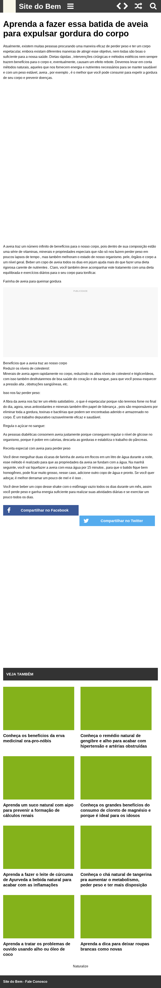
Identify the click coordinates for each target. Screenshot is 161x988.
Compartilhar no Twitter (122, 521)
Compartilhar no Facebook (45, 510)
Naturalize (80, 966)
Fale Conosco (36, 981)
